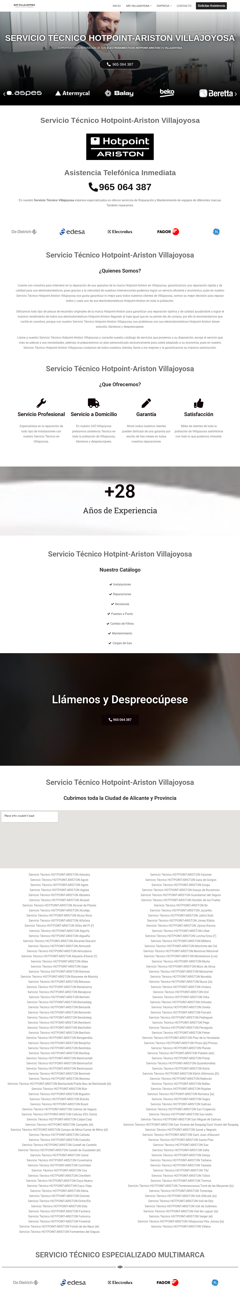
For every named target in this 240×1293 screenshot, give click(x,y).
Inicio (117, 5)
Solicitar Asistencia (211, 5)
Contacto (184, 5)
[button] (151, 5)
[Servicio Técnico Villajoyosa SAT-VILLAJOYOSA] (24, 6)
